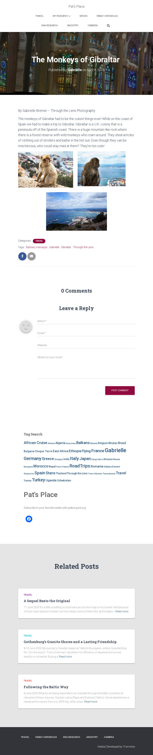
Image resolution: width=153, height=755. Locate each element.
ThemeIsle (129, 746)
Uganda (51, 480)
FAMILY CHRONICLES (107, 16)
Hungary (58, 459)
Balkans (83, 442)
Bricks (83, 16)
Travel (39, 16)
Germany (32, 458)
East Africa (60, 451)
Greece (48, 459)
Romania (97, 466)
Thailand (61, 473)
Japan (85, 458)
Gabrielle (54, 247)
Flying (86, 451)
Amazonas (71, 443)
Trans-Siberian (95, 473)
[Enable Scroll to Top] (145, 747)
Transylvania (109, 473)
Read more (121, 611)
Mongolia (28, 467)
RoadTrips (79, 466)
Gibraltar (66, 247)
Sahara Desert (112, 466)
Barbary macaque (36, 247)
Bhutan (113, 443)
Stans (50, 473)
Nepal (52, 466)
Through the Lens (83, 247)
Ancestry (72, 25)
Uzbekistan (64, 480)
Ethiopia (75, 451)
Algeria (60, 443)
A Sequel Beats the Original (47, 601)
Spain (40, 472)
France (97, 450)
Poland (65, 466)
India (66, 459)
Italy (74, 458)
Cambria (93, 25)
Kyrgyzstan (96, 459)
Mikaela (116, 459)
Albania (51, 443)
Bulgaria (29, 451)
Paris (58, 467)
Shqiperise (29, 473)
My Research (60, 16)
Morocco (40, 466)
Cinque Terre (43, 451)
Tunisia (27, 480)
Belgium (103, 443)
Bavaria (93, 443)
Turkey (38, 480)
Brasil (122, 443)
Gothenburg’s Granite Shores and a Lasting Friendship (70, 641)
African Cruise (35, 443)
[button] (69, 16)
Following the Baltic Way (46, 687)
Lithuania (107, 459)
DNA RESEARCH (49, 25)
